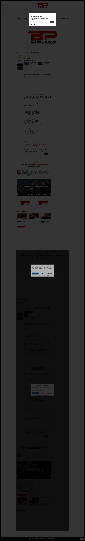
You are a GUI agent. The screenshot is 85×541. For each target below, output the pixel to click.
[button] (52, 265)
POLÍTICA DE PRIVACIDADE (46, 275)
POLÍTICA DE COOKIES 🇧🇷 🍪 (38, 275)
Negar (42, 273)
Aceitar (35, 273)
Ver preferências (50, 273)
